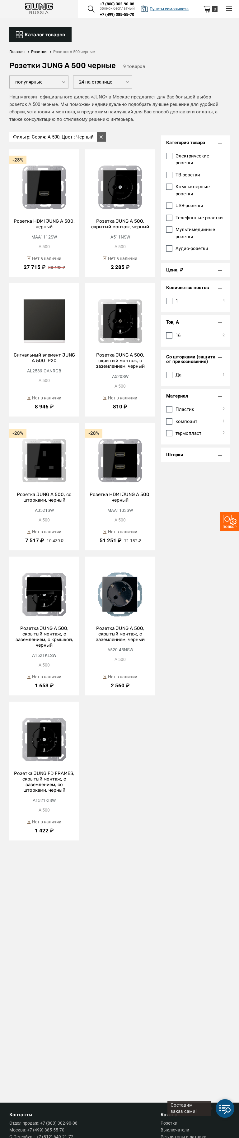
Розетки (169, 1123)
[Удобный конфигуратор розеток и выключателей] (229, 521)
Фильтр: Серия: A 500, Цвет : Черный (53, 137)
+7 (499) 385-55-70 (117, 14)
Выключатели (175, 1129)
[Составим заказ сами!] (225, 1108)
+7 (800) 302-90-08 (117, 4)
